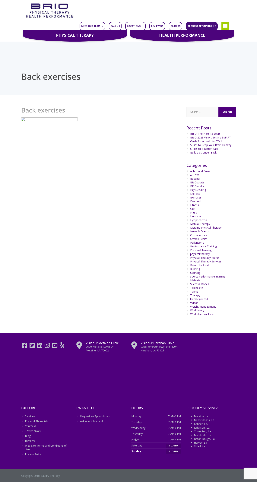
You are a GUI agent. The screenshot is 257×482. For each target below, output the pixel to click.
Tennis (194, 291)
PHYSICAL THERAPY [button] (75, 35)
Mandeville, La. (203, 435)
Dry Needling (198, 190)
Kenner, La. (201, 424)
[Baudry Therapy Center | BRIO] (49, 10)
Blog (28, 436)
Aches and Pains (200, 171)
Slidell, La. (200, 446)
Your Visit (30, 426)
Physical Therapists (36, 421)
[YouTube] (55, 346)
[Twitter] (33, 346)
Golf (192, 209)
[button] (225, 26)
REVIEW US (157, 26)
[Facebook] (25, 346)
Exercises (195, 197)
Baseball (195, 178)
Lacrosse (195, 216)
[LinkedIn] (40, 346)
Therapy (195, 295)
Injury (193, 212)
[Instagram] (48, 346)
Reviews (30, 440)
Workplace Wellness (202, 314)
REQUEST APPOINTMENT (202, 26)
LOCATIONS (134, 26)
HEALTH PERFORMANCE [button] (182, 35)
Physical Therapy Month (205, 257)
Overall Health (198, 239)
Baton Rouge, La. (204, 439)
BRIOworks (197, 186)
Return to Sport (199, 265)
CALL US (115, 26)
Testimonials (33, 431)
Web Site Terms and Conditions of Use (46, 447)
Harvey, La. (201, 442)
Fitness (194, 205)
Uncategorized (199, 299)
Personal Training (200, 250)
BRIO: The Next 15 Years (205, 133)
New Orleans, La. (204, 420)
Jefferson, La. (202, 427)
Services (30, 416)
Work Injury (197, 310)
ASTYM (194, 175)
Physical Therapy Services (205, 261)
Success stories (199, 284)
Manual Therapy (200, 224)
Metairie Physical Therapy (205, 227)
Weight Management (203, 306)
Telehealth (196, 288)
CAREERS (175, 26)
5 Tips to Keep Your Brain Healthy (210, 145)
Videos (194, 303)
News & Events (199, 231)
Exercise (195, 193)
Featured (195, 201)
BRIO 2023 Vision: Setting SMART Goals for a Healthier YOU (210, 139)
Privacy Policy (33, 454)
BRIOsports (197, 182)
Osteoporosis (198, 235)
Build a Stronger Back (203, 152)
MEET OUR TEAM (90, 26)
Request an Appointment (95, 416)
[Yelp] (62, 346)
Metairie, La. (201, 416)
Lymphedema (198, 220)
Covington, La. (202, 431)
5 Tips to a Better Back (204, 149)
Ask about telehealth (92, 421)
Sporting (195, 272)
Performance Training (203, 246)
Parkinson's (197, 242)
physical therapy (200, 254)
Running (195, 269)
